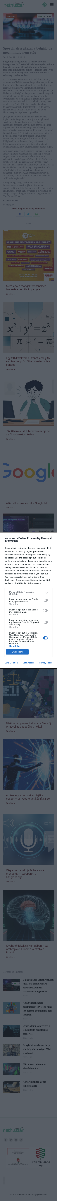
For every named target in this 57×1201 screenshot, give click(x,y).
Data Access (28, 662)
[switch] (45, 600)
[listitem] (28, 593)
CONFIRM (17, 652)
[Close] (51, 538)
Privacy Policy (45, 662)
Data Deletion (11, 662)
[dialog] (28, 600)
